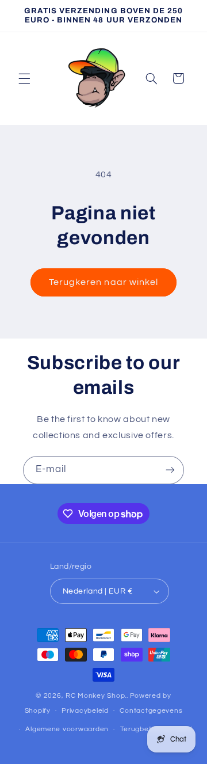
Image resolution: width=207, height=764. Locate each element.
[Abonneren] (170, 470)
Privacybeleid (85, 711)
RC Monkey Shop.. (97, 696)
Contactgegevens (151, 711)
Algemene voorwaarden (67, 729)
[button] (24, 78)
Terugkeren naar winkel (103, 282)
